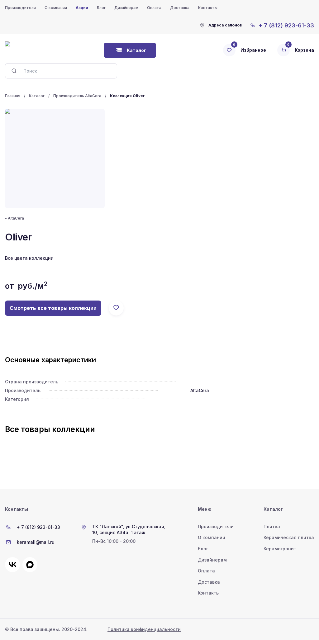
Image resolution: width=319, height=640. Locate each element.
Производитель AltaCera (77, 95)
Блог (101, 7)
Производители (20, 7)
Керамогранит (280, 548)
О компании (56, 7)
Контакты (207, 7)
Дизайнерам (126, 7)
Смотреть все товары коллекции (53, 308)
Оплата (154, 7)
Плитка (272, 526)
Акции (82, 7)
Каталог (37, 95)
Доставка (179, 7)
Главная (12, 95)
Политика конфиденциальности (144, 629)
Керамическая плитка (289, 537)
